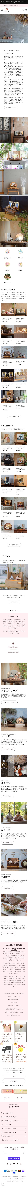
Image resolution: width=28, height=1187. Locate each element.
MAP (14, 1076)
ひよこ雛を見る (7, 842)
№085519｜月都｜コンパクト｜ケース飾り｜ (20, 469)
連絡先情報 (9, 1181)
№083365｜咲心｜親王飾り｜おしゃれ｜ (7, 319)
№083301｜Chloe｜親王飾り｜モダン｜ (7, 340)
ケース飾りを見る (8, 749)
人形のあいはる (8, 1176)
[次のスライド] (20, 610)
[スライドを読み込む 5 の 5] (18, 611)
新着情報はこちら (11, 107)
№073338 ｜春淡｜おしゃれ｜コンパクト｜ (20, 406)
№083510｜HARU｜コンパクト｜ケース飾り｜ (20, 513)
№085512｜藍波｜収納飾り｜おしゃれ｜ (20, 447)
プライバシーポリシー (9, 1178)
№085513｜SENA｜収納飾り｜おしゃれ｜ (7, 469)
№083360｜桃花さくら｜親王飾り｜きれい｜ (20, 340)
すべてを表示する (14, 416)
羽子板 (20, 270)
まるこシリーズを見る (9, 702)
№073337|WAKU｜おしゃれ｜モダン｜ (20, 362)
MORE (14, 29)
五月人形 (20, 258)
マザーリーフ (7, 283)
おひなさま (7, 258)
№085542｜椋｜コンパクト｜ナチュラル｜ (20, 535)
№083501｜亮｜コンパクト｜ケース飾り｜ (7, 535)
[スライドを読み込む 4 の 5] (16, 611)
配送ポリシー (22, 1178)
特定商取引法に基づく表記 (17, 1181)
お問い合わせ (14, 1081)
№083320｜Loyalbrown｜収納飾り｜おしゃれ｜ (7, 362)
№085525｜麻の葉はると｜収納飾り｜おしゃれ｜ (20, 491)
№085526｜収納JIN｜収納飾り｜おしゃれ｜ (7, 447)
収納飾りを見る (7, 888)
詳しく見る (7, 1097)
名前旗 (7, 270)
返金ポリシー (23, 1176)
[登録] (23, 1153)
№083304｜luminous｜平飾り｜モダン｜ (20, 319)
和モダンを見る (7, 796)
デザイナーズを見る (8, 933)
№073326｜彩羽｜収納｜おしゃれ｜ (20, 384)
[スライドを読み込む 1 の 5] (10, 611)
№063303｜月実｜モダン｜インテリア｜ (7, 384)
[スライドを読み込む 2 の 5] (12, 611)
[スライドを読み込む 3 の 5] (14, 611)
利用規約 (16, 1178)
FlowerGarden (14, 602)
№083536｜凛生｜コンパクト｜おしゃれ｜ (7, 490)
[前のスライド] (8, 610)
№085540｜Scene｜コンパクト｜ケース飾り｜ (7, 513)
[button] (2, 10)
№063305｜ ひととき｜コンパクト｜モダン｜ (7, 406)
